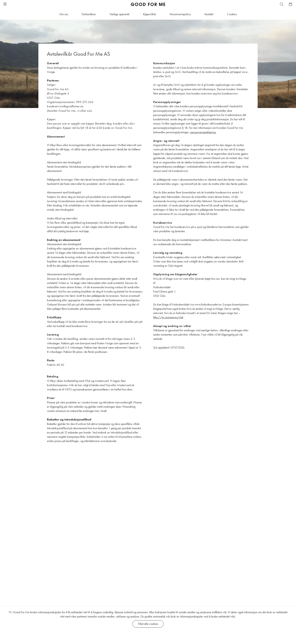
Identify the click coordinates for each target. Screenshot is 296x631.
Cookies (232, 14)
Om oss (63, 14)
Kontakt (209, 14)
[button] (5, 4)
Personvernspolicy (180, 14)
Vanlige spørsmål (119, 14)
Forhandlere (89, 14)
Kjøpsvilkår (149, 14)
